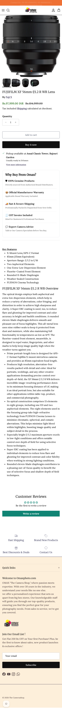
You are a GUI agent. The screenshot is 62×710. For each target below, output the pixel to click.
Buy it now (31, 144)
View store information (16, 164)
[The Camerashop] (31, 10)
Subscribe (31, 665)
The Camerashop (16, 697)
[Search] (9, 10)
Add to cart (31, 134)
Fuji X (9, 97)
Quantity (7, 116)
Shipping (22, 108)
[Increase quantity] (16, 122)
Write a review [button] (31, 513)
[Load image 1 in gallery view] (31, 46)
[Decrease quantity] (4, 122)
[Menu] (3, 10)
